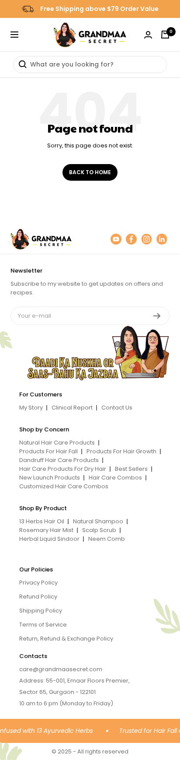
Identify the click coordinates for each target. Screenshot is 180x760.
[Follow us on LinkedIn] (162, 239)
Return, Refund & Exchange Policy (66, 638)
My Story (31, 407)
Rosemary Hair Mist (46, 530)
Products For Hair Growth (121, 451)
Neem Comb (106, 539)
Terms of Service (43, 624)
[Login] (148, 35)
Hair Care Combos (115, 477)
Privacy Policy (38, 582)
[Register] (157, 316)
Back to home (90, 172)
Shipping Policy (40, 610)
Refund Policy (38, 596)
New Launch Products (49, 477)
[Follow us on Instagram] (146, 239)
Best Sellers (131, 469)
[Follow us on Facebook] (131, 239)
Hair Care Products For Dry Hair (62, 469)
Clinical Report (72, 407)
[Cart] (165, 35)
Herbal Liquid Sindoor (49, 539)
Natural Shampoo (98, 521)
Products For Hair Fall (48, 451)
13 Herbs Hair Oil (41, 521)
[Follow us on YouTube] (116, 239)
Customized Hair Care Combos (63, 486)
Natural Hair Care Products (57, 442)
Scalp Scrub (99, 530)
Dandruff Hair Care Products (59, 460)
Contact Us (116, 407)
